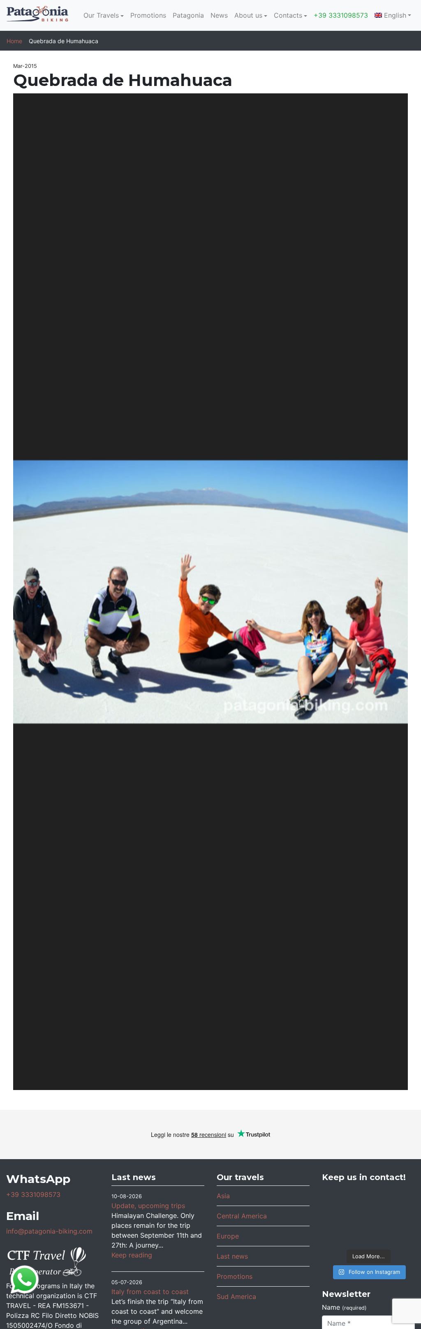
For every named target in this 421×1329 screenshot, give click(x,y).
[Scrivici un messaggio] (24, 1279)
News (219, 15)
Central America (242, 1216)
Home (14, 40)
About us (248, 15)
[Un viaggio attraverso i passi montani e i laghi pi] (337, 1216)
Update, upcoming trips (148, 1205)
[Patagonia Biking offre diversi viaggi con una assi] (368, 1234)
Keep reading (131, 1255)
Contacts (288, 15)
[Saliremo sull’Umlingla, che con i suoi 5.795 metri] (399, 1234)
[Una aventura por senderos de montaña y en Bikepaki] (399, 1216)
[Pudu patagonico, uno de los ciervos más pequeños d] (368, 1199)
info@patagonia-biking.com (49, 1231)
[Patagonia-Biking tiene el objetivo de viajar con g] (337, 1234)
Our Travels (101, 15)
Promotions (148, 15)
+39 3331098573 (341, 15)
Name (344, 1307)
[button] (42, 591)
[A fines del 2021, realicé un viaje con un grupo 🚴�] (368, 1216)
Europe (228, 1236)
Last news (232, 1256)
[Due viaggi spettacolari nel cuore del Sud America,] (399, 1199)
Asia (223, 1196)
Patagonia (188, 15)
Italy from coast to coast (150, 1291)
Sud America (236, 1296)
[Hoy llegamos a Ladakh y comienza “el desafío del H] (337, 1199)
